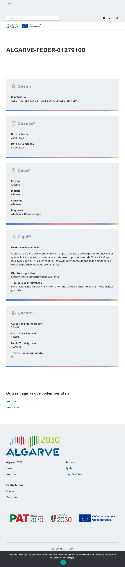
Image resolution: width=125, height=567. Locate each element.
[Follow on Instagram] (116, 18)
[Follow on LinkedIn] (110, 18)
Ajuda (69, 468)
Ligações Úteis (74, 474)
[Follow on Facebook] (98, 18)
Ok (63, 562)
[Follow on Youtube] (104, 18)
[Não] (121, 558)
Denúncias (12, 497)
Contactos (12, 491)
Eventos (11, 468)
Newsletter (12, 407)
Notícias (11, 401)
